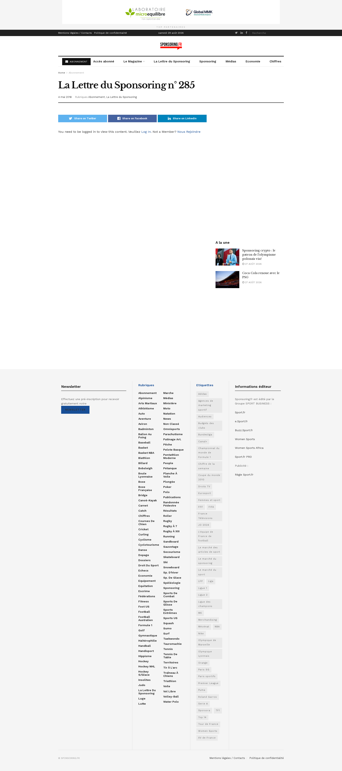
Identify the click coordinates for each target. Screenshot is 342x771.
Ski (165, 562)
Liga (210, 581)
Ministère (170, 403)
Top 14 (202, 717)
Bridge (142, 495)
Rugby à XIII (171, 531)
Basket (143, 447)
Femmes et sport (209, 500)
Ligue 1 (202, 588)
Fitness (143, 601)
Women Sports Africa (249, 447)
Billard (142, 463)
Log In (146, 132)
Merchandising (207, 620)
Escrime (144, 591)
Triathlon (169, 681)
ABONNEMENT (78, 61)
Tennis (168, 649)
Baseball (144, 442)
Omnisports (171, 429)
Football (144, 611)
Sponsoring (207, 61)
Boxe (141, 481)
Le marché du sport (207, 572)
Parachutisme (173, 434)
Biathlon (144, 458)
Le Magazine (133, 61)
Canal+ (202, 441)
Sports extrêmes (170, 611)
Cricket (143, 529)
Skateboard (171, 557)
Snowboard (171, 567)
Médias (231, 61)
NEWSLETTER (75, 409)
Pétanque (170, 468)
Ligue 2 (203, 595)
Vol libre (169, 691)
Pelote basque (173, 449)
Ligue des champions (205, 604)
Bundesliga (205, 434)
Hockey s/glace (144, 673)
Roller (167, 515)
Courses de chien (146, 522)
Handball (144, 645)
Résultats (170, 510)
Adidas (202, 394)
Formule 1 (145, 625)
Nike (201, 633)
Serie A (203, 703)
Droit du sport (148, 565)
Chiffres (275, 61)
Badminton (146, 429)
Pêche (167, 444)
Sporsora (204, 710)
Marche (168, 393)
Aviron (142, 423)
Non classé (171, 423)
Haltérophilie (147, 640)
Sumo (167, 628)
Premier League (208, 683)
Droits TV (204, 486)
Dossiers (144, 560)
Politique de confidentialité (110, 33)
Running (169, 536)
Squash (168, 623)
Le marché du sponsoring (207, 561)
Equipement (147, 580)
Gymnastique (147, 635)
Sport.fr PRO (243, 456)
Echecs (143, 570)
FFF (200, 507)
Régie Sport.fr (244, 474)
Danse (142, 549)
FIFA (211, 507)
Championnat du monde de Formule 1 (208, 453)
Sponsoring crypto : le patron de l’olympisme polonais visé (259, 255)
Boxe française (145, 488)
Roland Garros (207, 697)
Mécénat (203, 626)
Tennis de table (170, 656)
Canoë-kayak (147, 500)
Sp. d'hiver (170, 572)
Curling (143, 534)
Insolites (144, 679)
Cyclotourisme (148, 544)
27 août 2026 (253, 264)
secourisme (171, 551)
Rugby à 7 (170, 526)
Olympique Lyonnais (205, 653)
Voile (166, 686)
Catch (142, 510)
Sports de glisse (170, 603)
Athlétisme (146, 408)
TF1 (218, 710)
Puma (201, 690)
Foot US (143, 606)
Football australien (145, 618)
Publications (172, 497)
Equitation (145, 586)
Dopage (143, 555)
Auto (141, 413)
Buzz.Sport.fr (244, 430)
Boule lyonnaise (145, 475)
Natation (169, 413)
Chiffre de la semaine (206, 466)
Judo (141, 685)
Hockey (143, 661)
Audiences (205, 416)
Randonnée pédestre (171, 504)
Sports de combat (170, 594)
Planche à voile (170, 475)
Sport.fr (240, 412)
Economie (253, 61)
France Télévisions (205, 515)
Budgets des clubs (206, 425)
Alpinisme (145, 398)
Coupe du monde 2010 (209, 477)
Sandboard (171, 541)
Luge (141, 698)
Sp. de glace (172, 577)
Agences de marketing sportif (205, 405)
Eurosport (204, 493)
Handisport (146, 651)
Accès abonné (103, 61)
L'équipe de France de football (205, 536)
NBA (217, 626)
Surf (166, 633)
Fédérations (146, 596)
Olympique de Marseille (207, 642)
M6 (200, 613)
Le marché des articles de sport (209, 549)
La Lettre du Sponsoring (172, 61)
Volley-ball (171, 696)
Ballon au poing (145, 436)
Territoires (170, 662)
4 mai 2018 (65, 97)
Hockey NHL (146, 666)
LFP (200, 581)
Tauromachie (172, 643)
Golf (141, 630)
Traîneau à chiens (170, 674)
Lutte (142, 703)
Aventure (144, 418)
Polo (166, 492)
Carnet (143, 505)
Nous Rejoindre (188, 132)
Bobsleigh (145, 468)
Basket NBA (146, 452)
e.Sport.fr (241, 421)
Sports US (170, 618)
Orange (203, 663)
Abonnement (76, 72)
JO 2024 (203, 525)
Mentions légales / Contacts (75, 33)
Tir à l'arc (170, 667)
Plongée (169, 481)
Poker (167, 486)
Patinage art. (172, 439)
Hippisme (145, 656)
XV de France (207, 738)
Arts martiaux (147, 403)
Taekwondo (171, 638)
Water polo (171, 701)
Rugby (167, 521)
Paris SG (203, 669)
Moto (166, 408)
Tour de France (208, 724)
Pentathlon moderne (171, 456)
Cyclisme (144, 539)
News (167, 418)
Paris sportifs (207, 676)
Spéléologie (171, 582)
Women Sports (207, 731)
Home (61, 72)
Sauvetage (170, 546)
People (168, 463)
